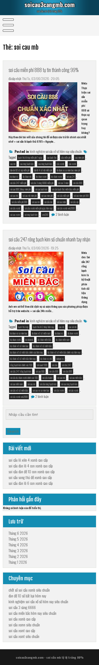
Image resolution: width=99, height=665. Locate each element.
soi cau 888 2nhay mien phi (20, 189)
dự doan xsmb (15, 339)
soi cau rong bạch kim (69, 384)
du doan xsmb (73, 333)
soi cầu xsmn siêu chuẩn (24, 624)
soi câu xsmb (73, 390)
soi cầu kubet (47, 378)
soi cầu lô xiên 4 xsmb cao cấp (28, 460)
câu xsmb (72, 164)
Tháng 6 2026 (18, 533)
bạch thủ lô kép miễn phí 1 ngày (30, 157)
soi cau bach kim (41, 189)
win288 (45, 214)
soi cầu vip (74, 202)
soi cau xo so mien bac (41, 390)
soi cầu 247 (66, 365)
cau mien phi (79, 157)
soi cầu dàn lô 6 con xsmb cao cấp (31, 483)
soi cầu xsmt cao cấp (22, 630)
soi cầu (54, 365)
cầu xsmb (60, 164)
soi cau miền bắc (76, 378)
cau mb (61, 327)
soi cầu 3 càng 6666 (22, 607)
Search (13, 431)
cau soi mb (72, 327)
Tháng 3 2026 (18, 550)
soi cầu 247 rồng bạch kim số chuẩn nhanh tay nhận (49, 239)
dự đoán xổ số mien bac (19, 346)
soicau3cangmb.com (49, 4)
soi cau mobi (61, 202)
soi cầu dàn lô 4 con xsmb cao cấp (31, 466)
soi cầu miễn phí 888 (19, 202)
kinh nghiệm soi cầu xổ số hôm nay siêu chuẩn (56, 151)
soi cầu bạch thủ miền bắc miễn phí (65, 189)
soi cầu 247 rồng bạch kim (20, 371)
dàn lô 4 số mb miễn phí (43, 170)
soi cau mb (14, 195)
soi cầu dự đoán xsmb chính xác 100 (24, 378)
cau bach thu (51, 157)
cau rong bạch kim (45, 164)
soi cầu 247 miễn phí (18, 183)
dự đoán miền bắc (44, 339)
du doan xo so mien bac (18, 333)
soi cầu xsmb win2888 (66, 208)
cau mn (12, 164)
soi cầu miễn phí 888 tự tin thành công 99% (44, 69)
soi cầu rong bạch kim (48, 384)
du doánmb (29, 339)
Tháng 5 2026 (18, 539)
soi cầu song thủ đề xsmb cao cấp (30, 477)
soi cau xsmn (15, 214)
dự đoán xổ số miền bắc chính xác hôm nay (64, 352)
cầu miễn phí (65, 157)
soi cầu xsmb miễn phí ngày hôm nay (39, 208)
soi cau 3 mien (63, 183)
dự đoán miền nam (63, 339)
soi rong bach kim (30, 214)
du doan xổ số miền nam (41, 333)
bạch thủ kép (23, 327)
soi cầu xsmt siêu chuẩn (24, 636)
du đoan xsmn (41, 176)
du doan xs (14, 176)
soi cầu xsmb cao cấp (22, 619)
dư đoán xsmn (56, 176)
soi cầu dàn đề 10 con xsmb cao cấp (32, 471)
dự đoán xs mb (46, 359)
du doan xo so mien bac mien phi (68, 170)
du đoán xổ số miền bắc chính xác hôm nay (26, 352)
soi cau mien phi (47, 195)
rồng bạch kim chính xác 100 (21, 365)
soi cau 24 (71, 176)
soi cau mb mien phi (30, 195)
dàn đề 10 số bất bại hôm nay (27, 595)
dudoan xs (60, 359)
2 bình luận (62, 214)
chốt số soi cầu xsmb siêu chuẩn (29, 590)
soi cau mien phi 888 (81, 195)
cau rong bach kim (27, 164)
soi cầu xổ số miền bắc (19, 390)
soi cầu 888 (77, 183)
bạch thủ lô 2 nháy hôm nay (43, 327)
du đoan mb (27, 176)
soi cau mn (36, 202)
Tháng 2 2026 (18, 556)
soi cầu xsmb (15, 208)
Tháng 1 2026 (18, 562)
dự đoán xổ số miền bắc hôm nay (23, 359)
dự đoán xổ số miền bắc (42, 346)
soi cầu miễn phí (63, 195)
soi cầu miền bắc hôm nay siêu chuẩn (32, 613)
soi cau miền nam (16, 384)
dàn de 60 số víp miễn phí (19, 170)
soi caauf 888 (42, 365)
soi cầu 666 (53, 371)
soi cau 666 (40, 371)
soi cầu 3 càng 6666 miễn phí (42, 183)
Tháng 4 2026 (18, 544)
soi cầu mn (48, 202)
